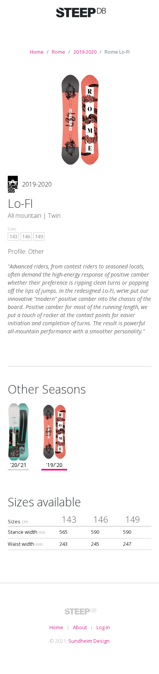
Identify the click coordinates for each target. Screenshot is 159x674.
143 (13, 236)
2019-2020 (84, 51)
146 (26, 236)
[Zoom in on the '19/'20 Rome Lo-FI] (54, 431)
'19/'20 (54, 465)
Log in (103, 627)
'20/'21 (18, 465)
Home (37, 51)
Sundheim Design (89, 640)
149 (39, 236)
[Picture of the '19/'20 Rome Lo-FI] (79, 119)
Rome (58, 51)
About (80, 627)
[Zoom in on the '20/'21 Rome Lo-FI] (18, 431)
